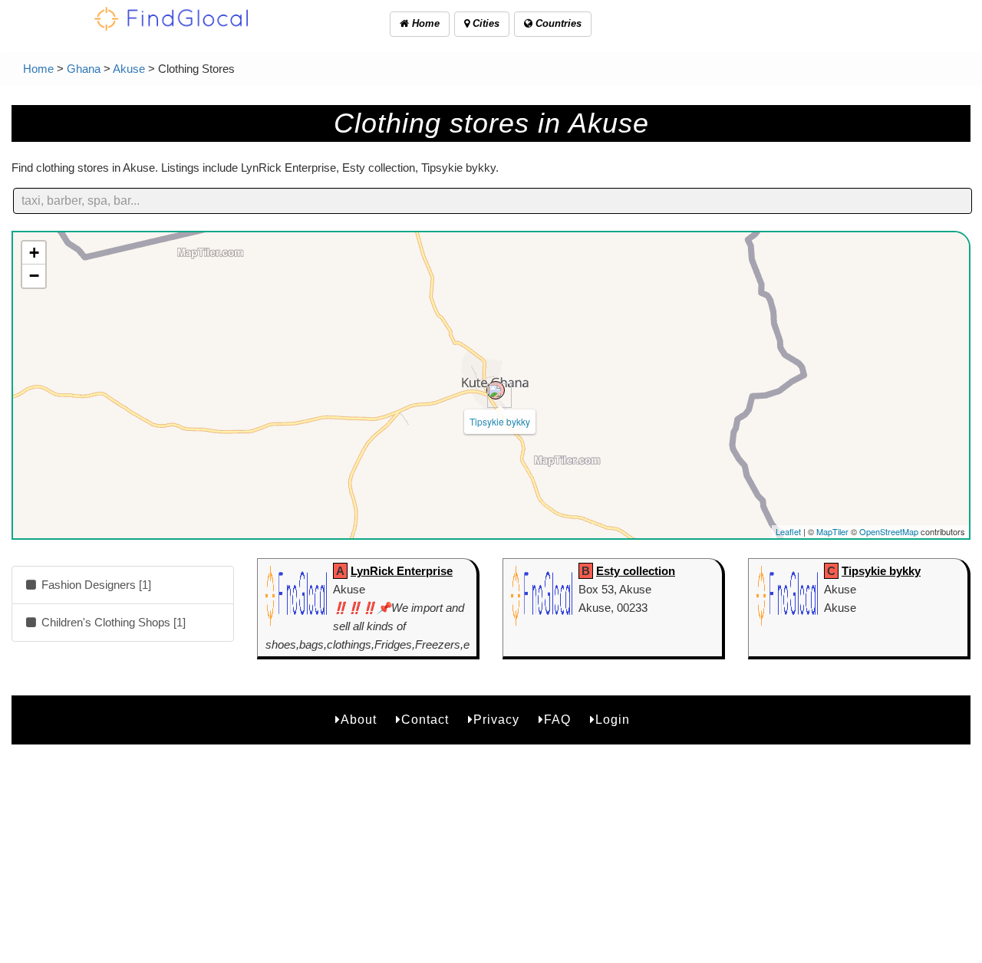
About (359, 719)
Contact (425, 719)
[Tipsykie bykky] (495, 390)
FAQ (557, 719)
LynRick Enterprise (402, 570)
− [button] (34, 275)
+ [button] (34, 252)
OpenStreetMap (888, 531)
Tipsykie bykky (500, 421)
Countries (557, 23)
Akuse (129, 68)
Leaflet (788, 531)
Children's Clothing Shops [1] (112, 622)
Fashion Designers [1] (94, 584)
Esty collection (635, 570)
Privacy (496, 719)
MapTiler (832, 531)
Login (612, 719)
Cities (484, 23)
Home (424, 23)
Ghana (84, 68)
